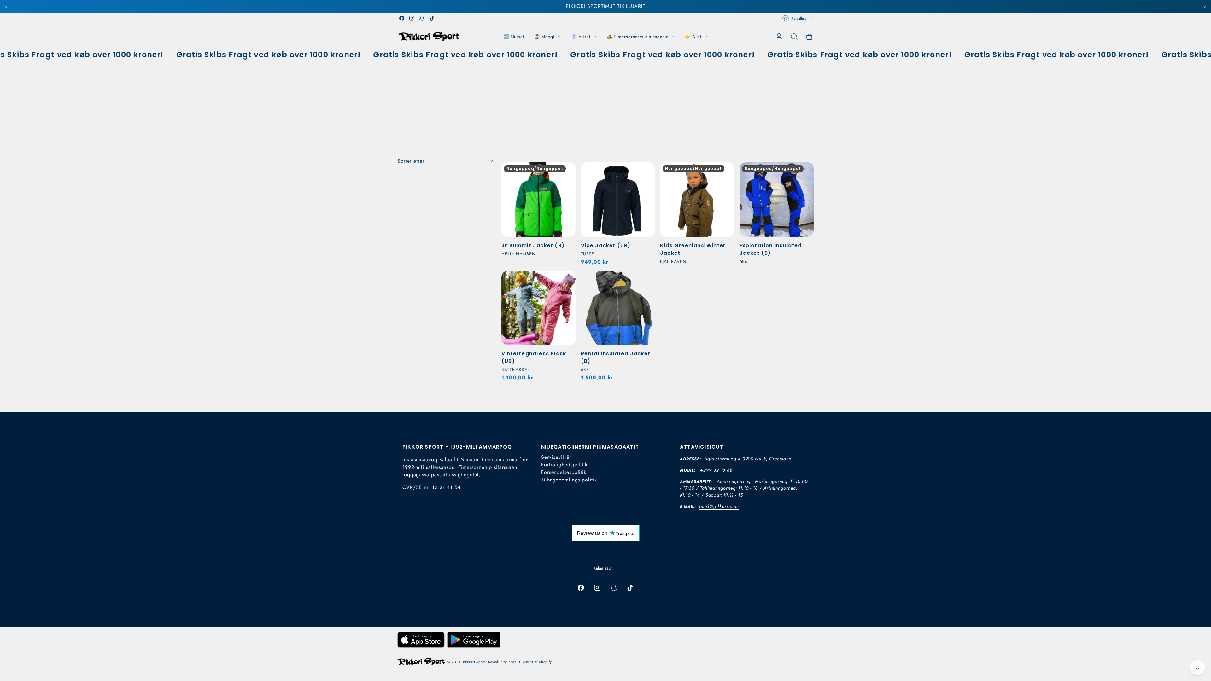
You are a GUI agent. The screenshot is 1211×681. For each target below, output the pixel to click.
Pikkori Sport (474, 661)
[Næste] (1204, 6)
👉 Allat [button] (693, 36)
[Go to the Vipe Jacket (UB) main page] (618, 199)
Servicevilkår (556, 457)
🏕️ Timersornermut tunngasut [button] (638, 36)
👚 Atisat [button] (580, 36)
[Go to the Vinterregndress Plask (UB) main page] (538, 308)
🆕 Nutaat (513, 36)
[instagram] (412, 18)
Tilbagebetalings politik (569, 479)
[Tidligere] (6, 6)
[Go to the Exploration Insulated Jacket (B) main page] (777, 199)
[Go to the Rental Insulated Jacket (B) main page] (618, 308)
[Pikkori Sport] (429, 36)
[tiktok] (432, 18)
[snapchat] (422, 18)
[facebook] (402, 18)
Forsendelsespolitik (563, 472)
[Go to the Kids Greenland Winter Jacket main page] (697, 199)
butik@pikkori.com (719, 506)
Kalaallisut (799, 18)
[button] (794, 37)
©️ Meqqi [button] (544, 36)
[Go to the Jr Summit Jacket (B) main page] (538, 199)
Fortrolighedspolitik (564, 464)
